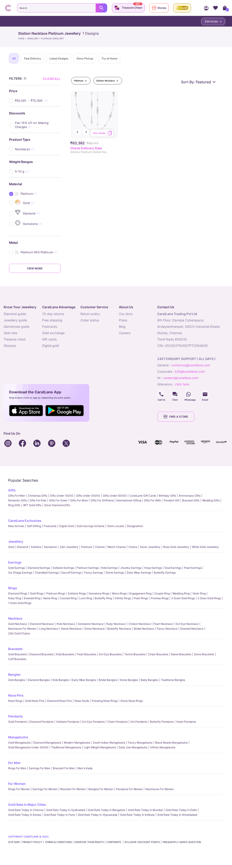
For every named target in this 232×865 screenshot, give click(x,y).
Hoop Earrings (153, 567)
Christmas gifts (37, 495)
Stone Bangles (129, 680)
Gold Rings (37, 593)
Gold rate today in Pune (59, 814)
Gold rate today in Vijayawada (97, 814)
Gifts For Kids (37, 500)
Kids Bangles (61, 680)
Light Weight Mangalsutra (100, 747)
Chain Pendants (117, 721)
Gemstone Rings (99, 593)
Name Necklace (71, 628)
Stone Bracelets (204, 654)
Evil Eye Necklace (187, 624)
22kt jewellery (69, 547)
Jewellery (15, 541)
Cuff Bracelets (17, 659)
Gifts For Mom (79, 500)
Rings (12, 588)
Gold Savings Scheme (90, 526)
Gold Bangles (16, 680)
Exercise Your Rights (89, 842)
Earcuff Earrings (71, 572)
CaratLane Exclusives (24, 520)
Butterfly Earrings (165, 572)
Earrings (15, 562)
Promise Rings (160, 598)
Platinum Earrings (88, 567)
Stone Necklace (94, 628)
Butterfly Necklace (119, 628)
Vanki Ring (199, 593)
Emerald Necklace (191, 628)
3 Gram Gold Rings (183, 598)
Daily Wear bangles (84, 680)
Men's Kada (84, 768)
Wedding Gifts (211, 500)
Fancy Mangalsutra (140, 742)
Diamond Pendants (41, 721)
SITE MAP (14, 842)
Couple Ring (162, 593)
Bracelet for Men (64, 768)
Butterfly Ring (103, 598)
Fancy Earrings (93, 572)
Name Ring (50, 598)
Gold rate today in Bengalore (106, 810)
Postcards (50, 526)
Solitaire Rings (77, 593)
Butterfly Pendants (162, 721)
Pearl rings (141, 598)
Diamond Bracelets (41, 654)
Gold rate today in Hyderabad (65, 810)
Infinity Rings (123, 598)
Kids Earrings (109, 567)
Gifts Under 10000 (61, 495)
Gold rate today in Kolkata (137, 814)
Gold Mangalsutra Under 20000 (28, 747)
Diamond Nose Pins (59, 700)
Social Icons (161, 394)
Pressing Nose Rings (105, 700)
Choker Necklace (139, 624)
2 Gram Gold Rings (209, 598)
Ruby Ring (14, 598)
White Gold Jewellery (205, 547)
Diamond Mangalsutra (47, 742)
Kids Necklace (66, 624)
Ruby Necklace (116, 624)
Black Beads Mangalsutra (171, 742)
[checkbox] (37, 101)
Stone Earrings (115, 572)
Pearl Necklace (163, 624)
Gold (11, 547)
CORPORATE (114, 842)
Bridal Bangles (108, 680)
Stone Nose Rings (131, 700)
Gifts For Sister (58, 500)
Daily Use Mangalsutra (133, 747)
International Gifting (128, 500)
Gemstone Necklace (91, 624)
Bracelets (15, 649)
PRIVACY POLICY (32, 842)
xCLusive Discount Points (142, 842)
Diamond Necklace (42, 624)
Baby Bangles (149, 680)
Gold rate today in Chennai (26, 810)
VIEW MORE (35, 268)
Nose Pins (16, 695)
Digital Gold (66, 526)
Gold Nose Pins (34, 700)
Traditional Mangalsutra (66, 747)
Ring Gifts (14, 505)
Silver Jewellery (150, 547)
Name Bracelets (181, 654)
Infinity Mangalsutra (162, 747)
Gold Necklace (17, 624)
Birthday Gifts (167, 495)
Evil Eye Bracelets (110, 654)
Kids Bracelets (65, 654)
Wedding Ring (181, 593)
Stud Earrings (172, 567)
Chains (132, 547)
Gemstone (50, 547)
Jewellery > (34, 38)
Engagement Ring (140, 593)
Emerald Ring (32, 598)
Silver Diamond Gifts (57, 505)
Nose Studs (82, 700)
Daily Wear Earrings (139, 572)
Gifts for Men (16, 495)
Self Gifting (34, 526)
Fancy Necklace (167, 628)
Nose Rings (15, 700)
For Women (17, 784)
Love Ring (85, 598)
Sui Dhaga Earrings (20, 572)
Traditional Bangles (173, 680)
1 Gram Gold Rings (19, 603)
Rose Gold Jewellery (176, 547)
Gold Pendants (17, 721)
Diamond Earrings (39, 567)
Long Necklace (48, 628)
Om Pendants (138, 721)
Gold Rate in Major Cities (27, 804)
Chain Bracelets (158, 654)
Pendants (15, 716)
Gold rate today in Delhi (181, 810)
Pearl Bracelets (86, 654)
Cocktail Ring (68, 598)
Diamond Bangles (39, 680)
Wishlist (215, 8)
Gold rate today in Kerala (24, 814)
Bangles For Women (100, 789)
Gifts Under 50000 (115, 495)
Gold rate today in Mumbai (145, 810)
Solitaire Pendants (67, 721)
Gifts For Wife (152, 500)
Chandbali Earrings (47, 572)
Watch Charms (116, 547)
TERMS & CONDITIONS (58, 842)
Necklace (15, 618)
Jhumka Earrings (130, 567)
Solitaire (36, 547)
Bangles (14, 674)
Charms (100, 547)
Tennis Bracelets (134, 654)
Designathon (135, 526)
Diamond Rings (17, 593)
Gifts (12, 490)
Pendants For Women (129, 789)
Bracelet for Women (73, 789)
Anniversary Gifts (190, 495)
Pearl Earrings (192, 567)
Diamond (22, 547)
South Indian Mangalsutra (109, 742)
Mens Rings (119, 593)
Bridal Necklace (144, 628)
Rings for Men (17, 768)
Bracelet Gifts (190, 500)
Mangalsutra (18, 737)
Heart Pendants (186, 721)
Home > (22, 38)
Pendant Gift (171, 500)
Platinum (86, 547)
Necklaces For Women (22, 628)
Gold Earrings (16, 567)
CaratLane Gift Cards (142, 495)
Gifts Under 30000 (88, 495)
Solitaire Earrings (63, 567)
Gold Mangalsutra (19, 742)
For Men (14, 763)
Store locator (115, 526)
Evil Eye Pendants (93, 721)
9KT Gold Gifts (32, 505)
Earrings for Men (39, 768)
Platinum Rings (55, 593)
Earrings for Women (45, 789)
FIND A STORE (178, 416)
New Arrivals (16, 526)
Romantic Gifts (17, 500)
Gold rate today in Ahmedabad (177, 814)
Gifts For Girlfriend (102, 500)
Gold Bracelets (17, 654)
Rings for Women (19, 789)
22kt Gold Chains (19, 633)
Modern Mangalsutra (77, 742)
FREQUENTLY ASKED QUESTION (182, 842)
